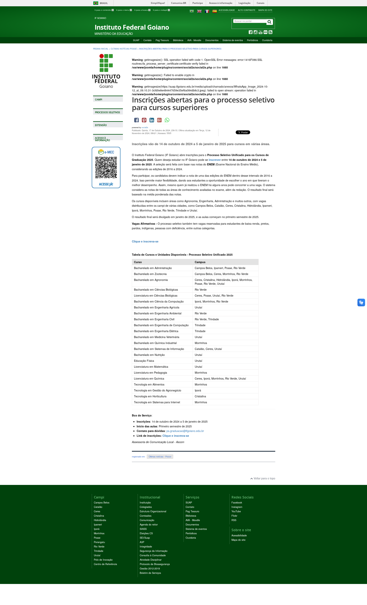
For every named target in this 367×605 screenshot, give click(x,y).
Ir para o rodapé (161, 10)
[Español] (214, 11)
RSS (233, 520)
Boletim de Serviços (150, 573)
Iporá (96, 529)
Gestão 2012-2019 (150, 568)
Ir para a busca (142, 10)
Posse (97, 537)
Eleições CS (146, 533)
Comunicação (147, 520)
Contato (147, 40)
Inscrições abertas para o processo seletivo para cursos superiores (203, 103)
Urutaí (97, 555)
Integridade (146, 546)
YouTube (236, 511)
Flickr (234, 515)
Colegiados (146, 507)
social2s (145, 127)
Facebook (236, 502)
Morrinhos (99, 533)
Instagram (236, 507)
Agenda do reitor (149, 524)
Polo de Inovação (103, 559)
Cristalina (99, 515)
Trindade (98, 551)
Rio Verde (99, 546)
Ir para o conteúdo (104, 10)
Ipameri (98, 524)
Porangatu (99, 542)
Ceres (97, 511)
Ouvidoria (267, 40)
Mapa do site (265, 10)
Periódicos (252, 40)
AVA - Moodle (194, 40)
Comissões (145, 515)
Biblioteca (178, 40)
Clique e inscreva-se (145, 241)
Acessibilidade (227, 10)
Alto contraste (246, 10)
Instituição (145, 502)
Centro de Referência (105, 564)
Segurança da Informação (153, 551)
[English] (199, 11)
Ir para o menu (124, 10)
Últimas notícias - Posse (160, 456)
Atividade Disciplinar (151, 559)
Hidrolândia (100, 520)
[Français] (207, 11)
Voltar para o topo (264, 478)
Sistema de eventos (232, 40)
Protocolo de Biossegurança (155, 564)
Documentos (211, 40)
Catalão (98, 507)
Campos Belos (101, 502)
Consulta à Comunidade (153, 555)
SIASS (143, 529)
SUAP (136, 40)
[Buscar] (269, 22)
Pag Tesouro (162, 40)
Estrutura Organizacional (153, 511)
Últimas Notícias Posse (124, 48)
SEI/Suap (145, 537)
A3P (142, 542)
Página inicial (100, 48)
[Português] (191, 11)
